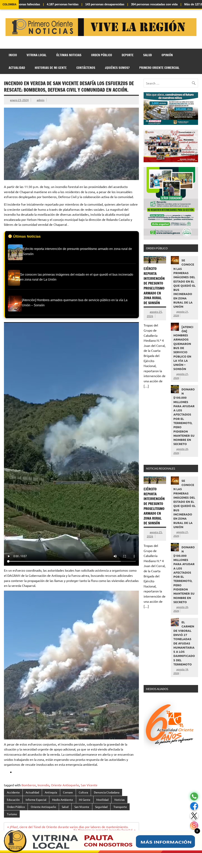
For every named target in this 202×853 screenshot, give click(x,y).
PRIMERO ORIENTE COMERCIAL (159, 67)
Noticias (119, 799)
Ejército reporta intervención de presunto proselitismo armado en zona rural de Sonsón (154, 285)
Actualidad (17, 67)
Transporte (120, 806)
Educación (13, 799)
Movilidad (102, 799)
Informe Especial (36, 799)
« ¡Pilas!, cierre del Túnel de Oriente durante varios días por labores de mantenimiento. (67, 827)
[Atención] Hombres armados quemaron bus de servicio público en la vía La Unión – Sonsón (183, 348)
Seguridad (101, 806)
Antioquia (51, 792)
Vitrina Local (37, 55)
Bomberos (29, 785)
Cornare (68, 792)
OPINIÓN (167, 55)
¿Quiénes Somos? (117, 67)
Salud (147, 55)
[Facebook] (194, 806)
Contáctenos (85, 67)
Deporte (128, 55)
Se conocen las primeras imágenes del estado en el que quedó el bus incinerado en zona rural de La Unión (184, 283)
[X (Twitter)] (194, 816)
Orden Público (101, 55)
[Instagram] (194, 826)
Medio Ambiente (62, 799)
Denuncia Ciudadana (106, 792)
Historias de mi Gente (51, 67)
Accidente (13, 792)
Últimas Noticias (68, 55)
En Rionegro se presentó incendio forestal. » (105, 830)
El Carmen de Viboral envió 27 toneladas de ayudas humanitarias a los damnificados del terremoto (184, 643)
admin (40, 100)
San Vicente (89, 785)
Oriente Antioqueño (65, 785)
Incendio (43, 785)
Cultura (83, 792)
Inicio (13, 55)
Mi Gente (84, 799)
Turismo (12, 814)
